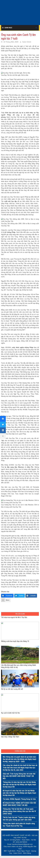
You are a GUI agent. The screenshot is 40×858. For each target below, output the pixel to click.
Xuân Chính (26, 42)
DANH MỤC (8, 28)
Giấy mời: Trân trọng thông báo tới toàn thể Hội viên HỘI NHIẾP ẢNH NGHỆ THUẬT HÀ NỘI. (19, 776)
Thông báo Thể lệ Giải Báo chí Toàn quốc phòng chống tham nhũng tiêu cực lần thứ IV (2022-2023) (19, 811)
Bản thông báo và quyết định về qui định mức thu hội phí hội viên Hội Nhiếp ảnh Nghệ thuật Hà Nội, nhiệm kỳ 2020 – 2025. (19, 759)
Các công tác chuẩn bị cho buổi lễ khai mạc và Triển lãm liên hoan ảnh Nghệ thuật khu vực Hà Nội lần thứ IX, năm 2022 (20, 767)
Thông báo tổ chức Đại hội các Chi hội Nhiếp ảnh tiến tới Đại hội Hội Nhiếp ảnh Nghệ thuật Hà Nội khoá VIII (19, 784)
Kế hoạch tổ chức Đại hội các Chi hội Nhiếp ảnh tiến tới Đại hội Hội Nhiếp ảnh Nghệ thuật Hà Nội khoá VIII (19, 793)
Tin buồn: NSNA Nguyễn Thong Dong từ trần (19, 799)
